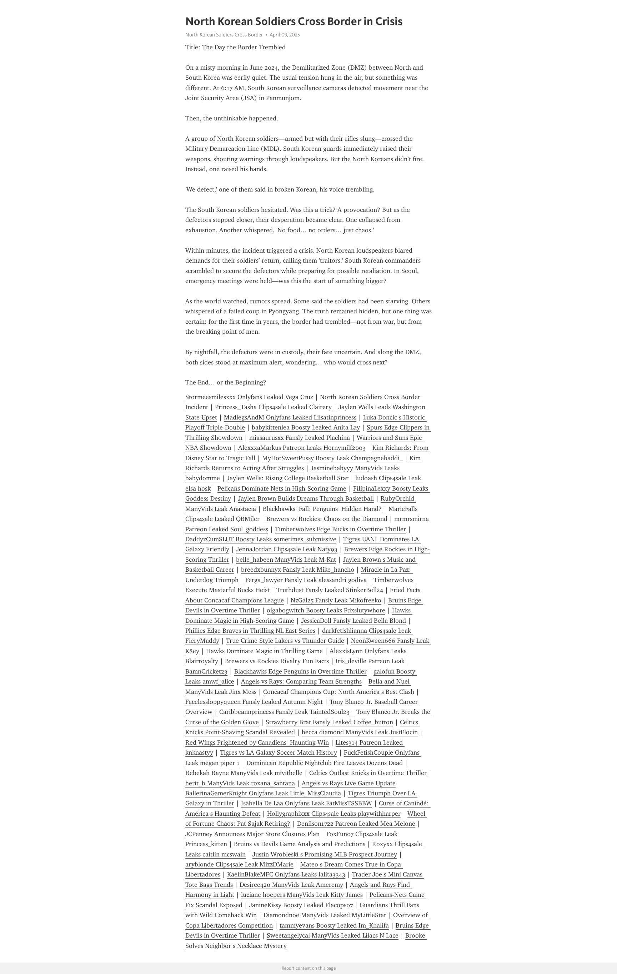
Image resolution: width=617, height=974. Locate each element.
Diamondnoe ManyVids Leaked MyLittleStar (325, 915)
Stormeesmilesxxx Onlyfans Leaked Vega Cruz (249, 397)
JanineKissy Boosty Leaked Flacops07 (301, 905)
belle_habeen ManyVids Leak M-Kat (286, 559)
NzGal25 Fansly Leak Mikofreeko (336, 600)
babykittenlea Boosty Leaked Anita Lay (306, 427)
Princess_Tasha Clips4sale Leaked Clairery (273, 407)
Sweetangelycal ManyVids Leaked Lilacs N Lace (332, 935)
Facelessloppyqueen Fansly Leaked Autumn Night (254, 702)
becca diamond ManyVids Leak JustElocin (360, 732)
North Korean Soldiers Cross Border (224, 34)
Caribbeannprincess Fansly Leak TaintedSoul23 (284, 712)
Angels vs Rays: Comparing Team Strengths (301, 681)
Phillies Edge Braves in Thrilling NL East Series (250, 631)
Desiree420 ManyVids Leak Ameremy (291, 885)
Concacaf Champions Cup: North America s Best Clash (338, 692)
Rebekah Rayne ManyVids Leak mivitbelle (243, 773)
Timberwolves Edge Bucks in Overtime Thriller (340, 529)
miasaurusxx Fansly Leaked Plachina (299, 438)
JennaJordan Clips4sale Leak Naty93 (286, 549)
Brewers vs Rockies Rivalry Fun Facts (277, 661)
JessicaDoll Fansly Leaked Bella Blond (353, 621)
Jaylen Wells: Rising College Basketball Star (287, 478)
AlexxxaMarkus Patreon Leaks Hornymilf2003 (302, 448)
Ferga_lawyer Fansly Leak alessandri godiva (306, 580)
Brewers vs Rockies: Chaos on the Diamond (326, 519)
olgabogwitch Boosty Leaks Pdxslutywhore (326, 610)
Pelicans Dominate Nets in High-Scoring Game (281, 488)
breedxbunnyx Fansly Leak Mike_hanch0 (297, 569)
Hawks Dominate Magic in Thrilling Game (264, 651)
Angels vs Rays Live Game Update (349, 783)
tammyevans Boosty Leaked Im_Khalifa (334, 925)
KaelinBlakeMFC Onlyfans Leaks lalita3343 (286, 874)
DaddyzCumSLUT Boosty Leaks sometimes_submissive (260, 539)
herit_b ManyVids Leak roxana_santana (240, 783)
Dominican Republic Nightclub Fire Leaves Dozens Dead (324, 763)
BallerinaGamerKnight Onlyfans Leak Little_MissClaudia (263, 793)
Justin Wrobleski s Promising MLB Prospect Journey (324, 854)
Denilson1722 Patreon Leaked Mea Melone (356, 824)
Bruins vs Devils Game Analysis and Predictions (299, 844)
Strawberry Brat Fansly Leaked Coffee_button (329, 722)
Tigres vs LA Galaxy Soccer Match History (278, 752)
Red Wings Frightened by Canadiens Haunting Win (257, 742)
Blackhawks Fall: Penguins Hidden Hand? (322, 509)
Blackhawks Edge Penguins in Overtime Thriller (300, 671)
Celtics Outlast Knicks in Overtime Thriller (368, 773)
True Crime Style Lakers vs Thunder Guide (285, 641)
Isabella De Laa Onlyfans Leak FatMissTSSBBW (306, 803)
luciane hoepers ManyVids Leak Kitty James (302, 895)
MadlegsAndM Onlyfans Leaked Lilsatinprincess (290, 417)
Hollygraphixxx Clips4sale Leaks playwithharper (334, 814)
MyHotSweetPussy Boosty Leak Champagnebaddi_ (332, 458)
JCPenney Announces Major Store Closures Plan (252, 834)
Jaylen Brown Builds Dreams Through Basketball (306, 498)
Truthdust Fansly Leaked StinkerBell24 (329, 590)
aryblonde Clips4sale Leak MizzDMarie (239, 864)
